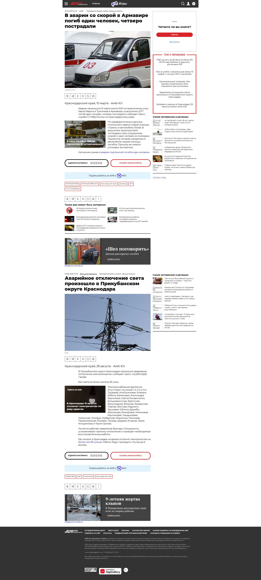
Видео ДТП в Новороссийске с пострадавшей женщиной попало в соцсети (90, 228)
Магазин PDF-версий (141, 530)
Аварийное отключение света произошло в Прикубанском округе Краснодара (174, 94)
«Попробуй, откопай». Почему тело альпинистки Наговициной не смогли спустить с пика (179, 316)
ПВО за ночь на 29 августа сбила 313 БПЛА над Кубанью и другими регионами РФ (175, 62)
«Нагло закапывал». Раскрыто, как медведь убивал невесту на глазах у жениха (179, 298)
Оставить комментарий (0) (130, 163)
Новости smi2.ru (74, 265)
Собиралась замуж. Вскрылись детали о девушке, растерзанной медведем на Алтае (178, 149)
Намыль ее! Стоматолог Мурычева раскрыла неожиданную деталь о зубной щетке (179, 289)
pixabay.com (70, 90)
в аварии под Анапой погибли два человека (124, 152)
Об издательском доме (95, 530)
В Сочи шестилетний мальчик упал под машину (132, 209)
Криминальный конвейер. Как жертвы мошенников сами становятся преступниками (174, 83)
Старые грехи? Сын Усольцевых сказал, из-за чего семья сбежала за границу (179, 167)
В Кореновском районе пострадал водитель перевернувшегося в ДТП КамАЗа (133, 219)
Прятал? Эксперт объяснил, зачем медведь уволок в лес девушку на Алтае (178, 325)
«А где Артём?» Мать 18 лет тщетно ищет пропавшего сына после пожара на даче (179, 122)
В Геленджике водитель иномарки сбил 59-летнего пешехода (91, 218)
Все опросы (175, 42)
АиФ (67, 353)
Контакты (107, 533)
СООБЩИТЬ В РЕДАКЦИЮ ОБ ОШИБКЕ (165, 533)
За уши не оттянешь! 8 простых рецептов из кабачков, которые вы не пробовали (180, 158)
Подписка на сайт (92, 533)
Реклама (125, 530)
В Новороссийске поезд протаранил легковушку (86, 209)
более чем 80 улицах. (90, 442)
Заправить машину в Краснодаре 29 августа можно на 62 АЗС (174, 105)
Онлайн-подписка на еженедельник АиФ (170, 530)
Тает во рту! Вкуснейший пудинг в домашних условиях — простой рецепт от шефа (178, 280)
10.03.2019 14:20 (71, 11)
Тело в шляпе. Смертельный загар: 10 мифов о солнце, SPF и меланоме (174, 73)
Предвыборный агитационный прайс (131, 533)
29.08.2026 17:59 (71, 274)
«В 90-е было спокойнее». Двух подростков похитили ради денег (178, 130)
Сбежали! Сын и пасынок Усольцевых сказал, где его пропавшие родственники (180, 307)
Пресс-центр (113, 530)
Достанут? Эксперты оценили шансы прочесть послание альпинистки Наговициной (180, 140)
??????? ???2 (159, 178)
